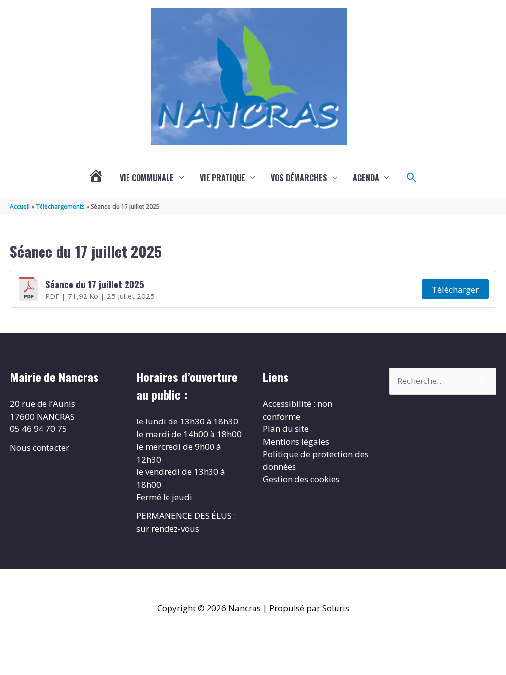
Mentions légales (296, 441)
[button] (411, 177)
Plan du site (286, 428)
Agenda (366, 178)
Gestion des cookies (301, 479)
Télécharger (455, 289)
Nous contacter (39, 447)
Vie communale (147, 178)
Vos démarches (299, 178)
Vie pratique (222, 178)
